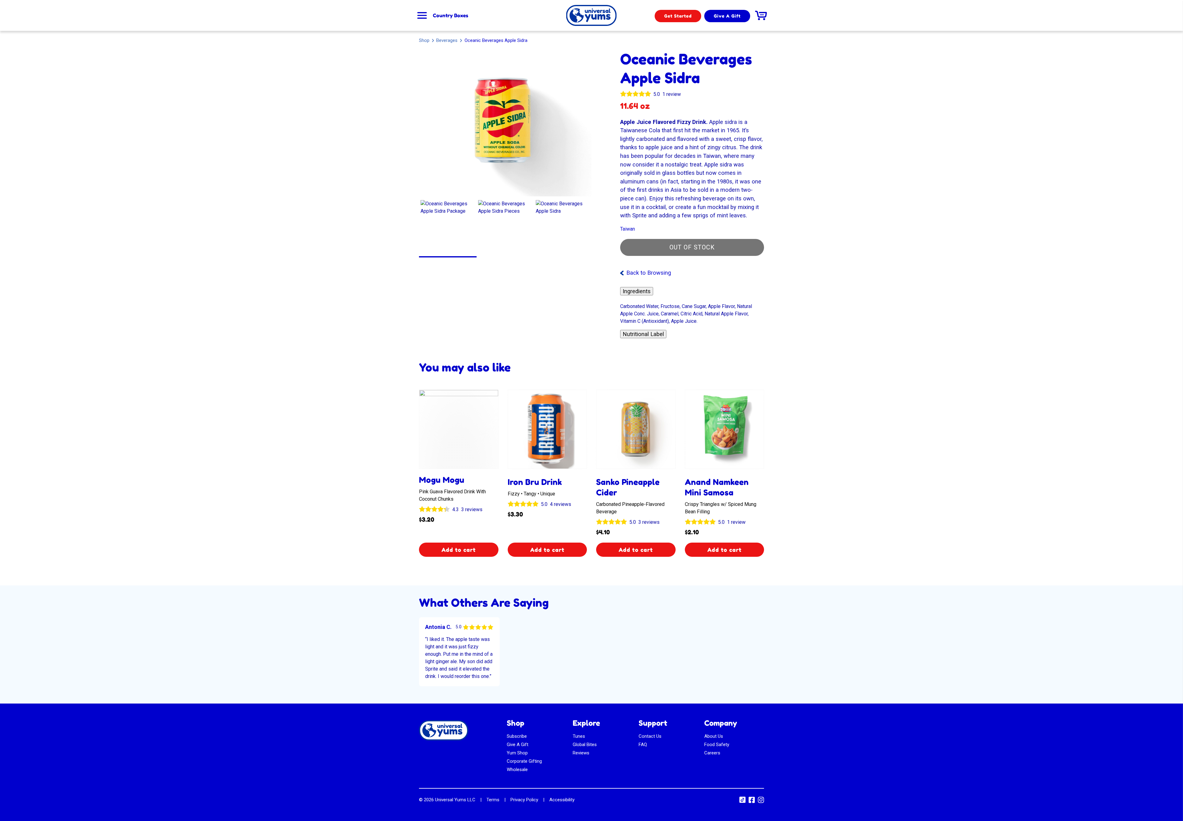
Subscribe (517, 736)
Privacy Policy (524, 800)
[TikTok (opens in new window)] (742, 801)
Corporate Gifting (524, 761)
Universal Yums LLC (455, 800)
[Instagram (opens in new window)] (761, 802)
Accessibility (562, 800)
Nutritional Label (643, 334)
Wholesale (517, 769)
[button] (448, 227)
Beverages (446, 40)
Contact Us (650, 736)
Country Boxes (450, 15)
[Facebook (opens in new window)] (752, 802)
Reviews (581, 753)
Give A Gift (727, 15)
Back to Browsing (648, 272)
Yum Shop (517, 753)
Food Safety (716, 744)
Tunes (579, 736)
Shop (424, 40)
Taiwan (627, 229)
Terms (492, 800)
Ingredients (637, 291)
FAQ (643, 744)
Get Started (678, 15)
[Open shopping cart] (761, 15)
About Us (713, 736)
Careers (712, 753)
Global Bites (585, 744)
